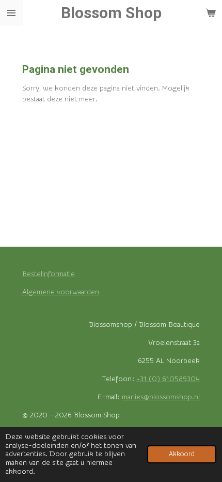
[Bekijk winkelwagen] (210, 13)
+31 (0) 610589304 (168, 379)
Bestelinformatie (48, 274)
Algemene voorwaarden (60, 292)
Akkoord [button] (182, 454)
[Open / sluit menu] (11, 13)
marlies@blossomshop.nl (161, 397)
